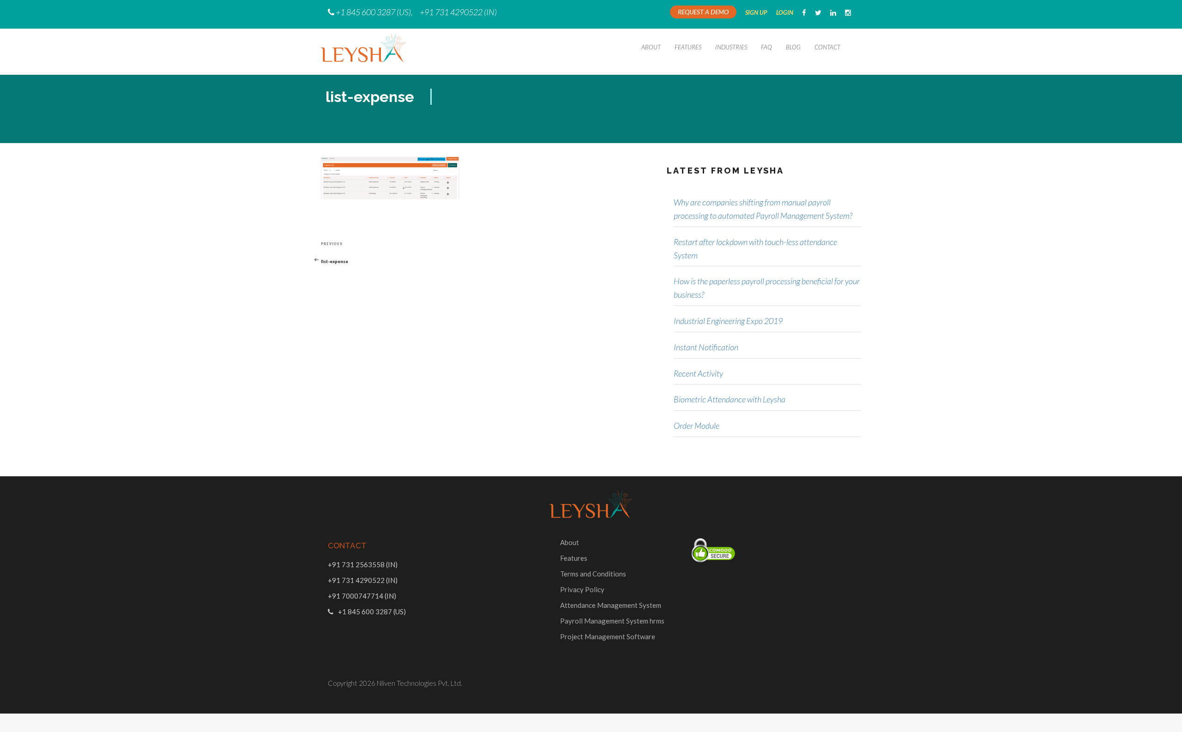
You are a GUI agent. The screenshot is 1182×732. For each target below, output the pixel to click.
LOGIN (784, 12)
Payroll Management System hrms (612, 621)
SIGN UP (756, 12)
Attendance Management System (610, 605)
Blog (793, 47)
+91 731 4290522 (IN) (458, 12)
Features (688, 47)
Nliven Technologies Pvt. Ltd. (419, 683)
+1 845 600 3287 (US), (374, 12)
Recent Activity (698, 373)
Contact (827, 47)
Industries (731, 47)
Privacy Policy (582, 589)
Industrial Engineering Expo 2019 (728, 321)
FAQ (766, 47)
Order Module (696, 425)
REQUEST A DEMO (703, 12)
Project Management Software (607, 636)
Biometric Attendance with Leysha (729, 399)
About (651, 47)
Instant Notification (706, 347)
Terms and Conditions (593, 574)
